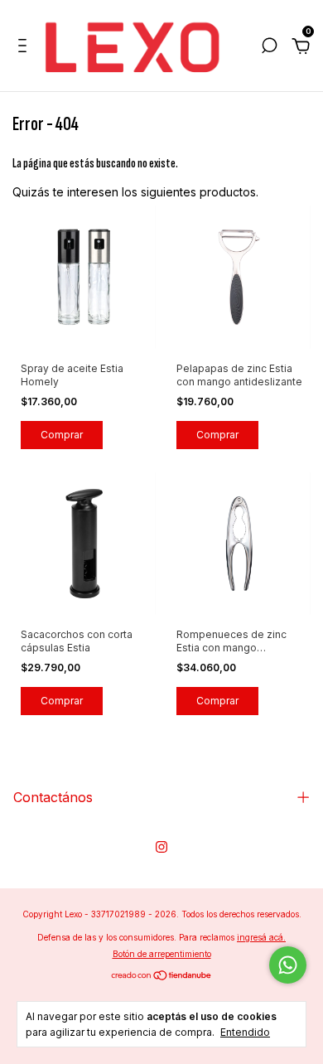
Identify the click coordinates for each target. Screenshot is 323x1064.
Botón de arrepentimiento (162, 954)
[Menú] (25, 47)
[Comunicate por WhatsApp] (287, 965)
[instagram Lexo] (161, 847)
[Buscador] (269, 47)
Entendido (245, 1032)
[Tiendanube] (162, 977)
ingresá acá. (261, 937)
